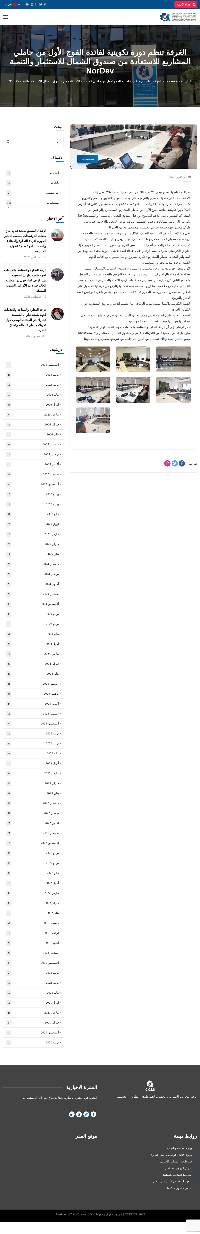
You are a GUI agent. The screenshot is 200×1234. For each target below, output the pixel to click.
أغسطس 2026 (33, 364)
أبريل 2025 (33, 524)
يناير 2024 (33, 673)
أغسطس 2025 (33, 484)
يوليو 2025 (33, 494)
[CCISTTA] (177, 16)
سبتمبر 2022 (33, 833)
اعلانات (33, 172)
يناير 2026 (33, 434)
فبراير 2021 (33, 1022)
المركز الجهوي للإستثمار (178, 1168)
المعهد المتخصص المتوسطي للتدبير (172, 1181)
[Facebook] (182, 463)
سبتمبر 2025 (33, 474)
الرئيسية (186, 81)
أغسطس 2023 (33, 723)
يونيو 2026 (33, 384)
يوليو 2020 (33, 1042)
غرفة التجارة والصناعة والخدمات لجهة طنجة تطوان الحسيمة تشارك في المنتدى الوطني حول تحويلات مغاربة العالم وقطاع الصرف (25, 320)
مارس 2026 (33, 414)
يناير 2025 (33, 554)
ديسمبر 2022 (33, 803)
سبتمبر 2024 (33, 594)
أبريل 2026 (33, 404)
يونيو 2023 (33, 743)
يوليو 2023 (33, 733)
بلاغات (33, 182)
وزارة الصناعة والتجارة (179, 1148)
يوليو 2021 (33, 972)
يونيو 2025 (33, 504)
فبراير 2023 (33, 783)
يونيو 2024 (33, 623)
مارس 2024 (33, 653)
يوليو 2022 (33, 853)
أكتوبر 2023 (33, 703)
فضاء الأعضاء (184, 4)
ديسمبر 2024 (33, 564)
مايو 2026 (33, 394)
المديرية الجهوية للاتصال (178, 1188)
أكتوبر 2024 (33, 584)
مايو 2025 (33, 514)
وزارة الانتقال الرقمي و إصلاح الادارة (171, 1154)
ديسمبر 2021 (33, 922)
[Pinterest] (167, 463)
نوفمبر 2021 (33, 932)
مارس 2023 (33, 773)
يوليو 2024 (33, 613)
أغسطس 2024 (33, 603)
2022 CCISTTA (135, 1214)
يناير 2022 (33, 912)
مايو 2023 (33, 753)
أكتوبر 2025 (33, 464)
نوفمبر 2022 (33, 813)
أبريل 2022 (33, 883)
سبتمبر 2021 (33, 952)
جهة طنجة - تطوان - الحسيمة (175, 1161)
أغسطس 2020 (33, 1032)
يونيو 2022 (33, 863)
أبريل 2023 (33, 763)
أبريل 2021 (33, 1002)
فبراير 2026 (33, 424)
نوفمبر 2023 (33, 693)
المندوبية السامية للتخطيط (177, 1174)
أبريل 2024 (33, 643)
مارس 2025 (33, 534)
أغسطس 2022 (33, 843)
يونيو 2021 (33, 982)
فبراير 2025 (33, 544)
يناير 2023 (33, 793)
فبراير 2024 (33, 663)
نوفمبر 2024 (33, 574)
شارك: (193, 463)
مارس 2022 (33, 893)
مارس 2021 (33, 1012)
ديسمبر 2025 (33, 444)
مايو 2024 (33, 633)
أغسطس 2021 (33, 962)
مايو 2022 (33, 873)
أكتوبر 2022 (33, 823)
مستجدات (171, 81)
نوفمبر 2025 (33, 454)
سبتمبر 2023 (33, 713)
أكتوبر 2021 (33, 942)
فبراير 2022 (33, 902)
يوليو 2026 (33, 374)
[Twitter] (175, 463)
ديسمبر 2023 (33, 683)
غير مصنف (33, 192)
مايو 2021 (33, 992)
